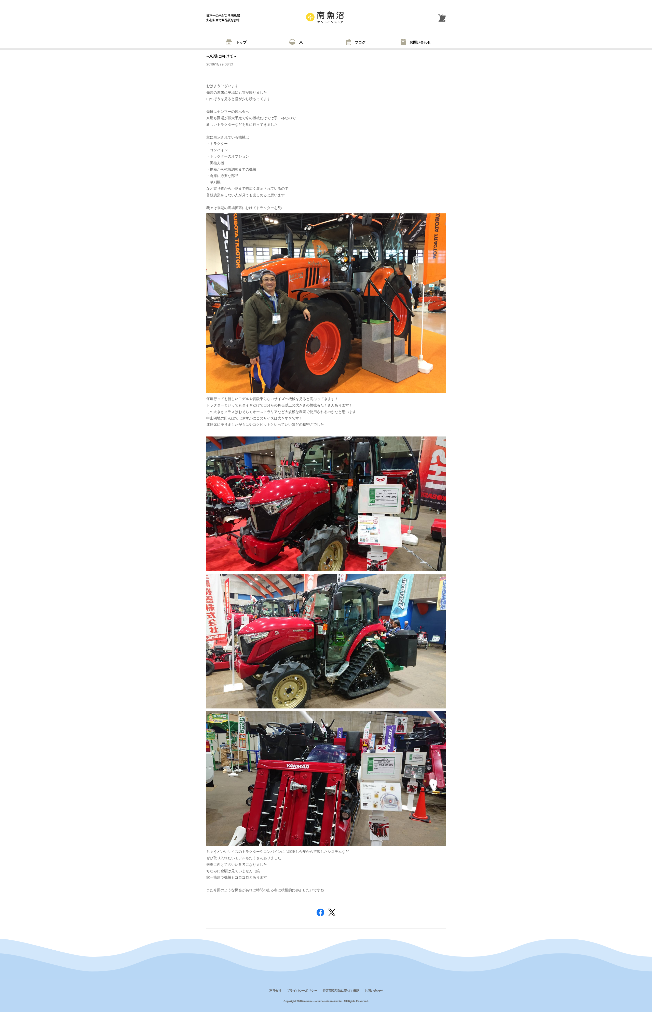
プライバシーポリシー (302, 990)
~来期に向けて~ (221, 56)
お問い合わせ (420, 42)
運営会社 (275, 990)
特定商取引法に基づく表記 (341, 990)
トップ (241, 42)
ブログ (360, 42)
